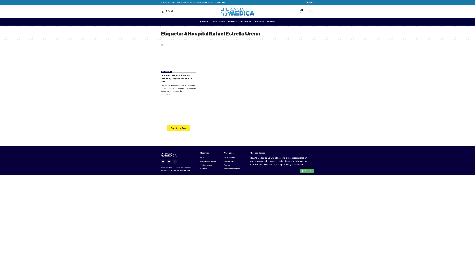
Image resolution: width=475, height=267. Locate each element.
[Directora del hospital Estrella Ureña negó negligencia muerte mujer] (178, 58)
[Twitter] (169, 11)
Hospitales (166, 71)
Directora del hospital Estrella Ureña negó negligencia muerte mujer (176, 78)
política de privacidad (198, 2)
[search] (304, 11)
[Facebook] (166, 11)
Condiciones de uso (217, 2)
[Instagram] (172, 11)
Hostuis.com (185, 170)
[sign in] (162, 11)
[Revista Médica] (237, 11)
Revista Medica (169, 95)
